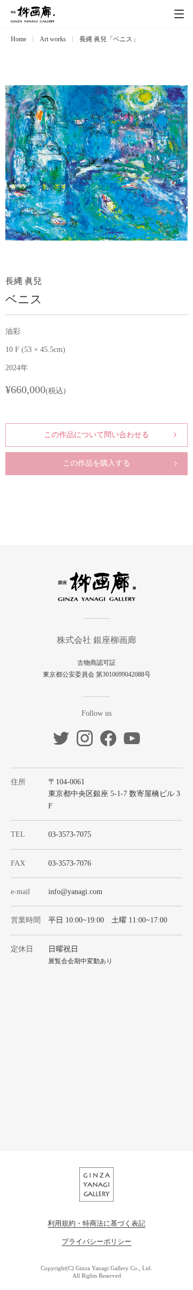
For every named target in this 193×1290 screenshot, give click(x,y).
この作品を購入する (96, 463)
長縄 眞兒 (23, 281)
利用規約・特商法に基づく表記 (96, 1223)
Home (18, 39)
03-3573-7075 (69, 834)
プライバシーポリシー (96, 1242)
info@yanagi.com (75, 892)
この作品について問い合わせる (96, 435)
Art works (53, 39)
